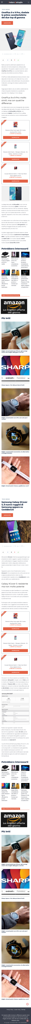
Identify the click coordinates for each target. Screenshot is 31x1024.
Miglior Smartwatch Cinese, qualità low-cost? (15, 486)
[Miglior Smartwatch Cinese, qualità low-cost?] (15, 470)
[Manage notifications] (27, 1021)
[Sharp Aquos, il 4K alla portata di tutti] (15, 369)
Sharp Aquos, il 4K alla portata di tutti (13, 385)
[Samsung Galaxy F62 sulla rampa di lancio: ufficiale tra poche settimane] (6, 272)
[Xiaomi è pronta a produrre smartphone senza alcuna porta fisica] (25, 255)
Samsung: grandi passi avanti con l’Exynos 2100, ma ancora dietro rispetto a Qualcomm (25, 282)
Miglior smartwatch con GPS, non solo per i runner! (15, 418)
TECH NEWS (6, 9)
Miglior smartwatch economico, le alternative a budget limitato (15, 452)
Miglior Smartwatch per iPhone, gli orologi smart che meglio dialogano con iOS (14, 351)
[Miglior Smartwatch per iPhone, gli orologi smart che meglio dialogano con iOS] (15, 335)
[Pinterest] (14, 60)
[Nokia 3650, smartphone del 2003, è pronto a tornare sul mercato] (15, 272)
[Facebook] (7, 60)
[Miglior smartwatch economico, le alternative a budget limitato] (15, 436)
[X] (11, 60)
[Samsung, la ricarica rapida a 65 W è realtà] (6, 255)
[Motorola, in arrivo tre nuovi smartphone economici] (15, 255)
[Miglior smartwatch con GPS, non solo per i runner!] (15, 402)
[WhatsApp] (18, 60)
